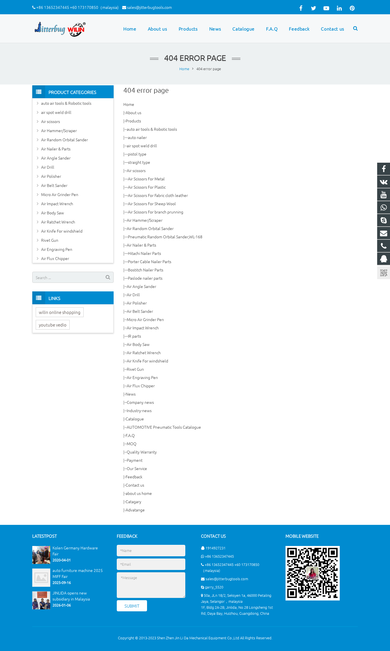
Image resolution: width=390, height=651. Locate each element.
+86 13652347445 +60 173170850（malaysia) (77, 7)
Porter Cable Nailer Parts (149, 261)
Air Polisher (137, 303)
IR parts (134, 336)
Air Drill (133, 294)
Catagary (133, 501)
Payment (134, 460)
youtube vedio (53, 325)
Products (133, 121)
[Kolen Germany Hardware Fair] (41, 562)
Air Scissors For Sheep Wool (152, 203)
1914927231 (216, 548)
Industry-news (139, 410)
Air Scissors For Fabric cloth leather (158, 195)
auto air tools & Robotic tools (152, 129)
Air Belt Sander (140, 311)
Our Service (137, 468)
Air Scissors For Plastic (147, 187)
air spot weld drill (142, 145)
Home (128, 104)
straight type (139, 162)
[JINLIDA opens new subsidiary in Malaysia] (41, 607)
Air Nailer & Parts (141, 245)
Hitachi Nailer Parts (144, 253)
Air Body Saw (138, 344)
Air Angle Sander (141, 286)
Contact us (135, 485)
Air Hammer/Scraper (144, 220)
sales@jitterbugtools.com (149, 7)
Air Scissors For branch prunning (155, 212)
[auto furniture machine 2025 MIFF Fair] (41, 585)
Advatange (135, 510)
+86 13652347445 (219, 556)
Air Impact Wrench (143, 327)
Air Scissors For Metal (146, 179)
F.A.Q (130, 435)
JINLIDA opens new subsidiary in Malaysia (71, 596)
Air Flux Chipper (141, 385)
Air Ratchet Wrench (144, 352)
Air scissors (136, 170)
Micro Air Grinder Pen (145, 319)
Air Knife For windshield (147, 361)
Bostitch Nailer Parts (145, 270)
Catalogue (135, 419)
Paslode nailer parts (145, 278)
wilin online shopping (60, 312)
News (131, 394)
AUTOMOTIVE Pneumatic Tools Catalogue (164, 427)
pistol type (137, 154)
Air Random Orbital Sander (150, 228)
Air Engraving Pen (142, 377)
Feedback (134, 476)
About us (133, 112)
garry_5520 (214, 587)
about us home (139, 493)
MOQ (131, 443)
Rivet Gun (135, 369)
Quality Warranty (142, 452)
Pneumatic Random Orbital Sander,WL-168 (165, 236)
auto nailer (137, 137)
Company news (140, 402)
